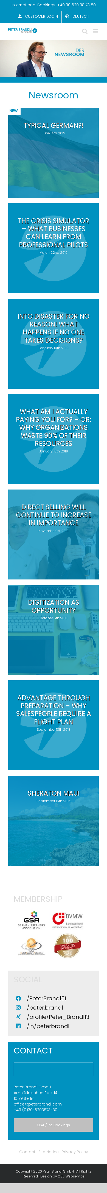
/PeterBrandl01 (46, 998)
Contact (27, 1152)
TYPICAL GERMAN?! (53, 125)
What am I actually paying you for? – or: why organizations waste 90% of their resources (53, 427)
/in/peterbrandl (48, 1026)
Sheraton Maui (54, 793)
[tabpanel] (53, 1098)
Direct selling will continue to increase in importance (53, 515)
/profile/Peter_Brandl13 (58, 1017)
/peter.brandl (45, 1007)
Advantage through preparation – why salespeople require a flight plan (53, 709)
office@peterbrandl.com (38, 1104)
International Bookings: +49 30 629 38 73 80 (54, 5)
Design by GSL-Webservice (62, 1176)
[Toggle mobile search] (85, 31)
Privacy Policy (75, 1152)
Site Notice (48, 1152)
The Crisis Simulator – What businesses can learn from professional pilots (53, 232)
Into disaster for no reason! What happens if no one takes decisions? (53, 328)
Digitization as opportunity (53, 606)
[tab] (53, 1069)
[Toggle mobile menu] (96, 31)
